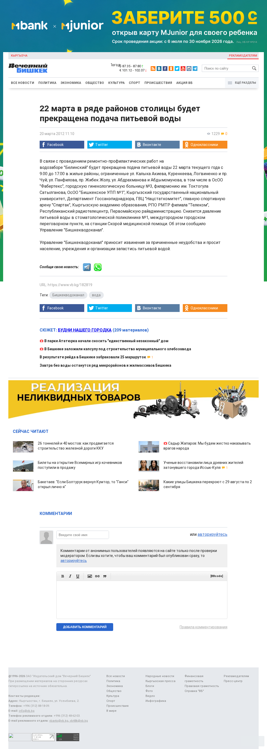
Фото (149, 691)
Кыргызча (19, 55)
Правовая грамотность (202, 686)
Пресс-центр (233, 681)
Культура (116, 83)
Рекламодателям (243, 55)
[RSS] (153, 68)
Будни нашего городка (85, 330)
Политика (47, 83)
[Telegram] (195, 68)
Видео (150, 696)
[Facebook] (165, 68)
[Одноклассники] (171, 68)
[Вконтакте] (159, 68)
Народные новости (159, 676)
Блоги (149, 686)
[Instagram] (189, 68)
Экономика (70, 83)
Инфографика (155, 701)
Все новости (22, 83)
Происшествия (158, 83)
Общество (94, 83)
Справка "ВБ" (194, 691)
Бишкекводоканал (68, 295)
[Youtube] (183, 68)
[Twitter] (177, 68)
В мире (111, 711)
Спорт (134, 83)
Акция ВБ (184, 83)
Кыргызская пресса (160, 681)
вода (96, 295)
